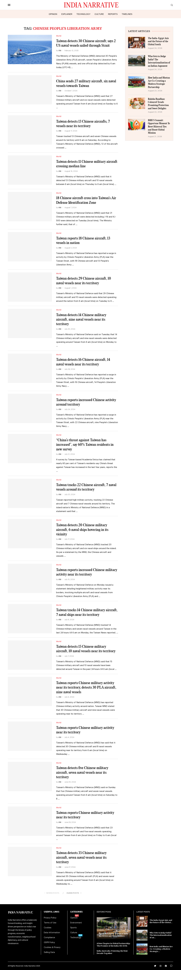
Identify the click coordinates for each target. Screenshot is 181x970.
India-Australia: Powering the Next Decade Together (112, 952)
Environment (76, 923)
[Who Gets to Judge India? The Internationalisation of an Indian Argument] (136, 60)
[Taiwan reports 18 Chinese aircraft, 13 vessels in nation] (30, 246)
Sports (73, 928)
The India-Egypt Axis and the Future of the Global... (161, 921)
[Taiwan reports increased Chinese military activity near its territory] (30, 578)
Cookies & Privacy (52, 947)
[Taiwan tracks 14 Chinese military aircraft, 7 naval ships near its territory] (30, 618)
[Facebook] (166, 966)
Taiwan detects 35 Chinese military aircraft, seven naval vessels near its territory (81, 857)
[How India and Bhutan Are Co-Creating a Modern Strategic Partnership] (136, 82)
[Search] (171, 5)
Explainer (66, 14)
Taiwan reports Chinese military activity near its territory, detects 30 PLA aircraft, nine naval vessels (86, 687)
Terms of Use (50, 923)
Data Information (52, 933)
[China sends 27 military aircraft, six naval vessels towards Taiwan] (30, 89)
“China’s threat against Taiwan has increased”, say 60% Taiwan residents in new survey (85, 444)
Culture (99, 14)
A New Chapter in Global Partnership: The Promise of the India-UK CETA (113, 944)
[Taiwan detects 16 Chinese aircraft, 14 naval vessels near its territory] (30, 368)
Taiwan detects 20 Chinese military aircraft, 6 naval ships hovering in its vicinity (82, 529)
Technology (83, 14)
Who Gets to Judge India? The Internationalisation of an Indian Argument (159, 61)
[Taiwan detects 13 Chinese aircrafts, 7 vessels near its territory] (30, 130)
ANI (59, 50)
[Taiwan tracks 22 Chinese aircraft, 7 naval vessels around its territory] (30, 493)
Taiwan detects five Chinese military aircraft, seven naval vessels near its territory (82, 772)
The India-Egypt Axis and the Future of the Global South (158, 41)
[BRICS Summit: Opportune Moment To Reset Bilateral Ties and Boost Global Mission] (136, 124)
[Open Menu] (9, 5)
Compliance (49, 938)
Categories (76, 912)
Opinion (53, 14)
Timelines (127, 14)
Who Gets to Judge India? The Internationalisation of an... (161, 935)
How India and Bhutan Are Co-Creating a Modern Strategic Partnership (159, 83)
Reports (113, 14)
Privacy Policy (50, 918)
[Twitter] (155, 966)
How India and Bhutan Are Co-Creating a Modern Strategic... (161, 948)
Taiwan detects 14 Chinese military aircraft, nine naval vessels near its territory (81, 319)
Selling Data (49, 952)
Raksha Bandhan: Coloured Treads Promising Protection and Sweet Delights (158, 104)
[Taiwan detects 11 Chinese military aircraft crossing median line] (30, 170)
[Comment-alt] (171, 966)
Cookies (47, 928)
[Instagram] (160, 966)
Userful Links (51, 912)
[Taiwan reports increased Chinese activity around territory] (30, 408)
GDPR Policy (49, 943)
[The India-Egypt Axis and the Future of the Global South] (136, 42)
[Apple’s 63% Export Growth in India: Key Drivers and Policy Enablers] (114, 928)
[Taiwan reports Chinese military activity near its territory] (30, 736)
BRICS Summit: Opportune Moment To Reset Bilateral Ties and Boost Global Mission (159, 126)
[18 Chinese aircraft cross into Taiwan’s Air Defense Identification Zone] (30, 206)
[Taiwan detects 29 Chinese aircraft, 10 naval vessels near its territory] (30, 287)
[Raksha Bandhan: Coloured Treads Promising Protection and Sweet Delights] (136, 103)
